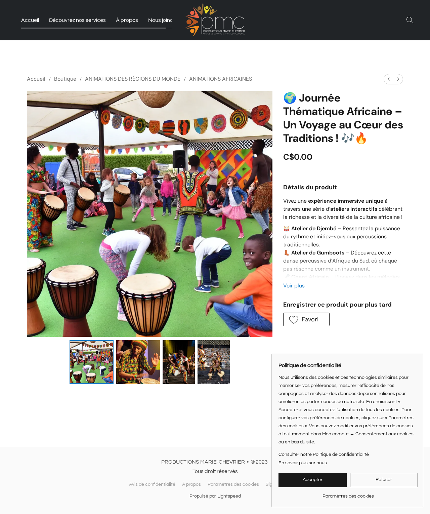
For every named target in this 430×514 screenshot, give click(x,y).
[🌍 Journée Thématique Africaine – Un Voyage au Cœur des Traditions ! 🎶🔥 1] (138, 362)
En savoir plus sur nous (302, 463)
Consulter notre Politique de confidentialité (323, 454)
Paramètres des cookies (233, 484)
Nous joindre (163, 20)
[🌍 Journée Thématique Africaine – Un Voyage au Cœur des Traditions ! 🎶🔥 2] (179, 362)
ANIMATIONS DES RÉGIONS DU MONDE (132, 78)
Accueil (30, 20)
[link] (348, 493)
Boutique (65, 78)
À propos (127, 20)
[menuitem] (388, 79)
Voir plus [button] (294, 285)
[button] (215, 20)
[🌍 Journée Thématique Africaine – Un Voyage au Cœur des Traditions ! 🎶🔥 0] (91, 362)
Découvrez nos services (77, 20)
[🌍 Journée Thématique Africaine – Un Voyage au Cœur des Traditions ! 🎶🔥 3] (214, 362)
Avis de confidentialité (152, 484)
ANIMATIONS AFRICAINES (220, 78)
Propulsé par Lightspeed (215, 496)
